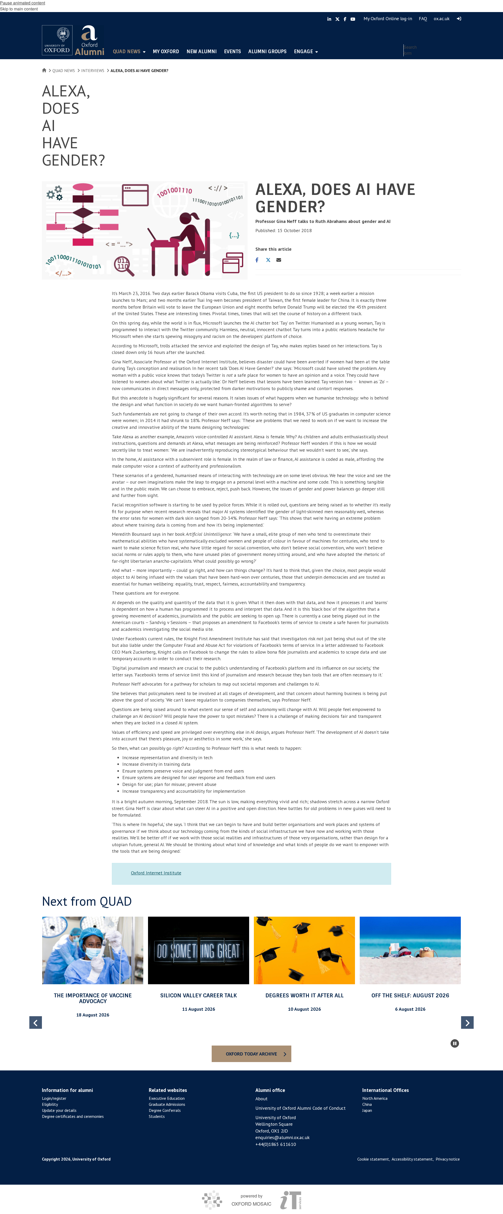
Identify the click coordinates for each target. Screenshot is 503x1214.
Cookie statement (373, 1159)
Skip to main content (19, 9)
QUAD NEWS (63, 70)
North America (374, 1098)
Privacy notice (448, 1159)
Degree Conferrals (165, 1110)
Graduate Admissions (167, 1104)
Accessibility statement (412, 1159)
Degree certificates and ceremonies (73, 1116)
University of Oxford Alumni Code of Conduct (300, 1108)
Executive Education (167, 1098)
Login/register (54, 1098)
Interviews (92, 70)
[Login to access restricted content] (459, 19)
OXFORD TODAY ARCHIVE (251, 1054)
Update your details (59, 1110)
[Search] (456, 61)
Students (157, 1116)
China (367, 1104)
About (261, 1099)
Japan (367, 1110)
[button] (467, 1022)
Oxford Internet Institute (156, 873)
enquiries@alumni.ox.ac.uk (282, 1137)
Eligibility (50, 1104)
